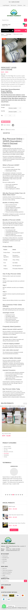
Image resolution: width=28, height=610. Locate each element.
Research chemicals (8, 451)
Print (3, 129)
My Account (13, 5)
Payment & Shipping (7, 572)
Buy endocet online (6, 433)
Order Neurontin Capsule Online (16, 514)
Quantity (3, 111)
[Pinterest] (2, 587)
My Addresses (5, 557)
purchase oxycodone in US (11, 84)
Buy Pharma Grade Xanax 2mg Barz (17, 523)
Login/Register (6, 5)
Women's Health (7, 448)
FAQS (3, 575)
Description (6, 133)
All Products (13, 529)
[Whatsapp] (4, 606)
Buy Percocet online (8, 81)
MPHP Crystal (12, 506)
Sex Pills (6, 450)
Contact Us (4, 577)
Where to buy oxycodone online (14, 86)
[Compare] (13, 125)
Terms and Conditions (7, 570)
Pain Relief (8, 34)
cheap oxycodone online (19, 81)
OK (25, 580)
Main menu (18, 30)
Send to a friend (11, 129)
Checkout (20, 5)
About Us (4, 568)
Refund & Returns (6, 573)
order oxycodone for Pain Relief (8, 82)
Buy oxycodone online (9, 77)
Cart (24, 5)
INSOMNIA (6, 455)
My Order (4, 559)
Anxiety (5, 456)
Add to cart (6, 121)
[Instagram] (4, 587)
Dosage (3, 107)
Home (2, 34)
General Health (7, 446)
